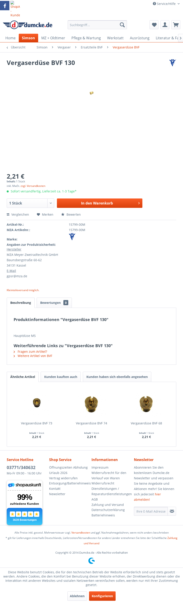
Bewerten (73, 214)
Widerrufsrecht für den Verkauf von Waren (109, 475)
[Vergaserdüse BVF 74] (91, 403)
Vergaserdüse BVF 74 (91, 423)
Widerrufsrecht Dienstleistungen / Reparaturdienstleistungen (112, 488)
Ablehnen (77, 596)
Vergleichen (19, 214)
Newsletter (57, 494)
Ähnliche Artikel (22, 377)
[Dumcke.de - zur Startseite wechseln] (27, 25)
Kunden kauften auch (60, 377)
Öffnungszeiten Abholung (68, 467)
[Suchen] (122, 24)
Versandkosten (80, 532)
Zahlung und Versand (108, 505)
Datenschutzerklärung (108, 510)
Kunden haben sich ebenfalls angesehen (117, 377)
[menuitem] (97, 26)
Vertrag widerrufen (63, 478)
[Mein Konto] (164, 24)
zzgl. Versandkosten (33, 186)
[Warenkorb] (175, 24)
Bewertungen (53, 302)
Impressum (100, 467)
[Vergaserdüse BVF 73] (36, 403)
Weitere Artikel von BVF (34, 356)
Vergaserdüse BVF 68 (146, 423)
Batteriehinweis (103, 515)
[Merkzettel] (154, 24)
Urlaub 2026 (58, 473)
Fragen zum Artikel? (32, 351)
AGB (95, 499)
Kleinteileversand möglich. (23, 290)
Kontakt (54, 488)
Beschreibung (20, 302)
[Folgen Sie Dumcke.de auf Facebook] (4, 5)
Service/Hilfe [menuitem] (166, 4)
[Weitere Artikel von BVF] (172, 67)
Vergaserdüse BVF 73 (36, 423)
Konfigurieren (102, 596)
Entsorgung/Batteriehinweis (69, 483)
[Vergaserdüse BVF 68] (146, 403)
